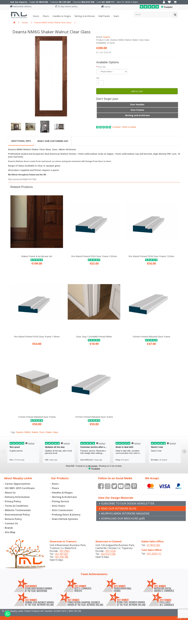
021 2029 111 (107, 2)
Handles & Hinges (61, 16)
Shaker (49, 432)
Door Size (102, 67)
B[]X (185, 618)
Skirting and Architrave (137, 115)
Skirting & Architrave (84, 16)
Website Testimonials (18, 510)
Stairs (116, 16)
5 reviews (116, 127)
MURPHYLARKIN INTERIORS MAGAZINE (125, 513)
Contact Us (11, 523)
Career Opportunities (17, 483)
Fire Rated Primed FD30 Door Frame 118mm (37, 336)
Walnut (35, 432)
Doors (35, 16)
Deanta (106, 37)
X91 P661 (65, 551)
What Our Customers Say (52, 140)
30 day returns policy (67, 6)
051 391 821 (65, 2)
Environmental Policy (17, 514)
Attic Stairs (58, 505)
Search (25, 22)
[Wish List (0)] (169, 2)
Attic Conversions (62, 510)
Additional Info (21, 140)
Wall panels (104, 16)
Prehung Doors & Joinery (66, 514)
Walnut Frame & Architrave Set (36, 256)
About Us (10, 492)
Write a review (129, 127)
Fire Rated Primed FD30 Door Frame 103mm (94, 256)
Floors (45, 16)
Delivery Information (17, 497)
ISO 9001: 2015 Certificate (20, 488)
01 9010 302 (42, 2)
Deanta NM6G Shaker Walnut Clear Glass (53, 22)
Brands (9, 527)
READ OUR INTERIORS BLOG (118, 508)
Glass (55, 432)
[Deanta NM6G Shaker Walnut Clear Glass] (51, 76)
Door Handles (137, 104)
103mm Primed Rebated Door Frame (151, 336)
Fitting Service (60, 501)
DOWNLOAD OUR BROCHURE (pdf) (123, 518)
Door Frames (137, 109)
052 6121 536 (87, 2)
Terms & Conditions (16, 505)
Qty (97, 78)
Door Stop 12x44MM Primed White (94, 336)
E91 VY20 (111, 551)
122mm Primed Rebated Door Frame (37, 416)
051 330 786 (61, 556)
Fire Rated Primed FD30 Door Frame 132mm (151, 256)
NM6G (27, 432)
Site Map (10, 532)
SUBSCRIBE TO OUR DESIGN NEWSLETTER (127, 503)
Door (41, 432)
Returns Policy (13, 519)
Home (107, 6)
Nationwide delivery (21, 6)
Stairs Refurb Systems (65, 519)
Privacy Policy (13, 501)
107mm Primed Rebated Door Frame (94, 416)
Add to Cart (137, 91)
